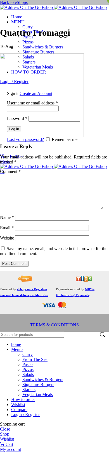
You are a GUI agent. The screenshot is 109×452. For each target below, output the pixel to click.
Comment (10, 171)
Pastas (27, 364)
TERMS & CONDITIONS (54, 324)
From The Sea (35, 359)
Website (7, 238)
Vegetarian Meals (37, 394)
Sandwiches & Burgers (42, 47)
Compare (19, 409)
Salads (28, 374)
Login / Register (25, 414)
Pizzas (28, 42)
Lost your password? (25, 139)
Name (7, 217)
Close (5, 429)
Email (7, 227)
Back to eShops (14, 2)
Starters (28, 389)
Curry (27, 27)
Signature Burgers (38, 52)
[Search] (102, 335)
